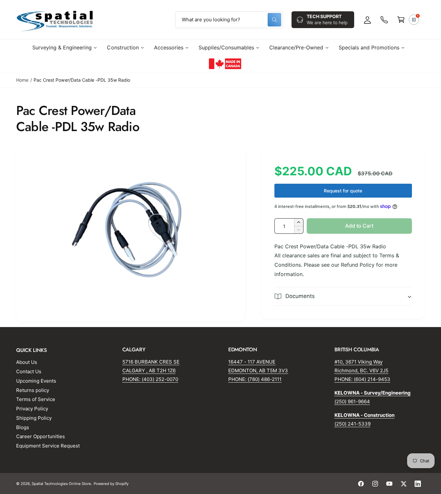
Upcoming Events (36, 381)
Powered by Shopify (111, 483)
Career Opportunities (40, 436)
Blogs (22, 427)
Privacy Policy (32, 409)
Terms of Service (35, 399)
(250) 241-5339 (352, 424)
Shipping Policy (34, 418)
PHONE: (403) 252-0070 (150, 379)
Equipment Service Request (48, 446)
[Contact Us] (384, 19)
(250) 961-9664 (352, 401)
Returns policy (32, 390)
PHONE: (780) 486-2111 (255, 379)
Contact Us (28, 371)
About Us (26, 362)
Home (22, 80)
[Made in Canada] (225, 64)
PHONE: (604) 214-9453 (362, 379)
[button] (401, 19)
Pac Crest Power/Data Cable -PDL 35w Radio (82, 80)
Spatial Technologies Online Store (61, 483)
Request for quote (343, 190)
